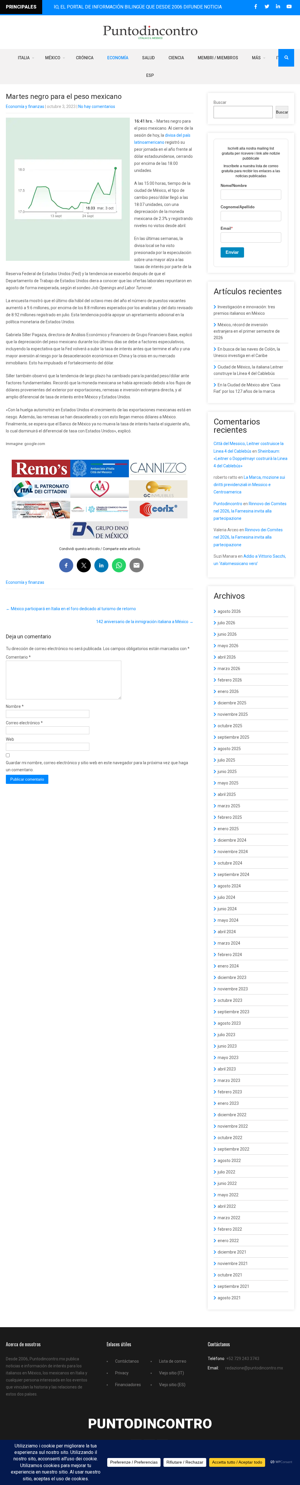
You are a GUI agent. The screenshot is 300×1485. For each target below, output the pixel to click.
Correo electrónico (24, 722)
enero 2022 (228, 1240)
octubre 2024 (230, 863)
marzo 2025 (229, 806)
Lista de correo (172, 1361)
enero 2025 (228, 828)
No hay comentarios (96, 106)
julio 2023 (226, 1034)
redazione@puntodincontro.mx (254, 1368)
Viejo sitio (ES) (172, 1384)
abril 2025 (227, 794)
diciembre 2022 (232, 1114)
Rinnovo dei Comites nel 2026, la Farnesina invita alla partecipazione (250, 511)
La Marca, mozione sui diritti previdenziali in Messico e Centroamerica (249, 484)
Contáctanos (127, 1361)
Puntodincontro (228, 503)
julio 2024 (226, 897)
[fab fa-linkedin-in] (278, 6)
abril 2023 (227, 1069)
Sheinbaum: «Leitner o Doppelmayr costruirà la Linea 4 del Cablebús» (250, 458)
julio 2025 (226, 760)
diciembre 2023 (232, 977)
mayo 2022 (228, 1195)
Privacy (122, 1373)
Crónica (84, 57)
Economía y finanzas (25, 106)
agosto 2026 (229, 611)
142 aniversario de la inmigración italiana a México (144, 621)
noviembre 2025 (233, 714)
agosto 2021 (229, 1297)
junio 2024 (227, 908)
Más (256, 57)
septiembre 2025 (233, 737)
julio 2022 (226, 1172)
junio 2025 (227, 771)
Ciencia (176, 57)
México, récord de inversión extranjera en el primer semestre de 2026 (247, 331)
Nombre (15, 706)
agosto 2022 (229, 1160)
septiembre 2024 (233, 874)
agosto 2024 (229, 886)
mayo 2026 (228, 645)
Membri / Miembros (218, 57)
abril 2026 (227, 657)
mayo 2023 (228, 1057)
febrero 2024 (230, 954)
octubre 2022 (230, 1137)
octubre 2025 (230, 725)
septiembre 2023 (233, 1011)
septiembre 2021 (233, 1286)
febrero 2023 (230, 1092)
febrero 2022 (230, 1229)
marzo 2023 (229, 1080)
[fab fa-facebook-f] (255, 6)
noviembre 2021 (233, 1263)
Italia (24, 57)
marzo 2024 (229, 943)
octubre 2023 (230, 1000)
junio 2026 (227, 634)
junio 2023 (227, 1046)
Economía (117, 57)
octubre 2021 (230, 1275)
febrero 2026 (230, 680)
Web (10, 739)
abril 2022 (227, 1206)
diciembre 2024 (232, 840)
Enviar (232, 252)
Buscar (220, 102)
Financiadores (128, 1384)
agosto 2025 (229, 748)
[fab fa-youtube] (289, 6)
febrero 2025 (230, 817)
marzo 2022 (229, 1217)
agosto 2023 (229, 1023)
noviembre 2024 (233, 851)
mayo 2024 (228, 920)
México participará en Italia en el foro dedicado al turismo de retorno (71, 608)
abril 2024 (227, 931)
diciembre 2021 (232, 1252)
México (52, 57)
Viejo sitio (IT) (171, 1373)
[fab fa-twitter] (267, 6)
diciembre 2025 (232, 703)
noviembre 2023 (233, 989)
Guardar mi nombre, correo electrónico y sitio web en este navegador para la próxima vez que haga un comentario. (97, 766)
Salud (148, 57)
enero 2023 (228, 1103)
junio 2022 (227, 1183)
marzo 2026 (229, 668)
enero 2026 (228, 691)
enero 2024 (228, 966)
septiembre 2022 (233, 1149)
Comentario (18, 657)
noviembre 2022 (233, 1126)
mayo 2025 (228, 783)
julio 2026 (226, 622)
